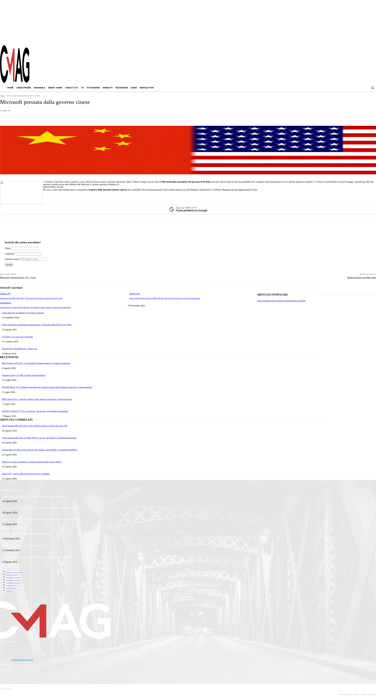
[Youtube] (374, 39)
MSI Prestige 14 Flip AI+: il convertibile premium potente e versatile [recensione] (36, 363)
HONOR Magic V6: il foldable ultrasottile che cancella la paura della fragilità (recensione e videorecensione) (47, 387)
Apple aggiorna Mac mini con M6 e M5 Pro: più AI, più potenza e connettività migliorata (164, 298)
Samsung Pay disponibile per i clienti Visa (19, 349)
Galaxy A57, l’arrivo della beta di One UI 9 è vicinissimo (26, 474)
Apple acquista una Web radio (361, 277)
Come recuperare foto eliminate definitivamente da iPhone (281, 301)
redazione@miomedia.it (22, 659)
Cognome (9, 253)
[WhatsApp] (30, 118)
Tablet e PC (5, 293)
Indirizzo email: (12, 259)
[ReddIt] (61, 118)
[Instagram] (363, 39)
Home (2, 95)
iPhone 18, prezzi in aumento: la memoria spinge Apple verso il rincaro (31, 462)
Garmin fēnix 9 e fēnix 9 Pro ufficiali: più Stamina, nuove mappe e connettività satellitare (35, 307)
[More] (83, 118)
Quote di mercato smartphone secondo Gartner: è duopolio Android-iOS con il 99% (37, 325)
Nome (7, 248)
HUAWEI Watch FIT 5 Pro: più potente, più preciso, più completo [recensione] (35, 411)
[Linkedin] (51, 118)
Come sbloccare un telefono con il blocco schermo (23, 313)
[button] (372, 87)
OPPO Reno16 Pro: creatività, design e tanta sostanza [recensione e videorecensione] (37, 399)
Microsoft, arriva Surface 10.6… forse (18, 277)
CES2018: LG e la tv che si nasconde (17, 337)
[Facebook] (358, 39)
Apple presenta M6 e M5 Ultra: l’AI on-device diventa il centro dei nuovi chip (31, 298)
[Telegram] (368, 39)
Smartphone (5, 303)
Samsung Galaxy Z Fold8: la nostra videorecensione (23, 375)
